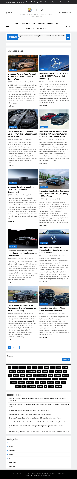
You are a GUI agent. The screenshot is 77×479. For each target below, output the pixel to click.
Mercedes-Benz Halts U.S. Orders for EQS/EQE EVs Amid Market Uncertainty (53, 76)
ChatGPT (65, 367)
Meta (50, 375)
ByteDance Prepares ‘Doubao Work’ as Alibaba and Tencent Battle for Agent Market (35, 418)
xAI (45, 386)
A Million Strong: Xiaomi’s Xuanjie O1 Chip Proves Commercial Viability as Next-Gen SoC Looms (39, 432)
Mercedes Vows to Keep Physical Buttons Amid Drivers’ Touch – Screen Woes (22, 76)
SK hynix (21, 382)
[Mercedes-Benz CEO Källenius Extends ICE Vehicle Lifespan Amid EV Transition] (23, 119)
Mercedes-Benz (42, 375)
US (31, 475)
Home (17, 24)
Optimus (39, 379)
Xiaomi (51, 386)
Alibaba (15, 367)
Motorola (65, 375)
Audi (40, 367)
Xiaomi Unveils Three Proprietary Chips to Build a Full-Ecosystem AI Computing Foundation (37, 422)
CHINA (35, 475)
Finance (41, 24)
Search (10, 356)
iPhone (16, 375)
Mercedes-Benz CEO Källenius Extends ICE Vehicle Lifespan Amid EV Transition (22, 134)
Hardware (30, 29)
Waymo (40, 386)
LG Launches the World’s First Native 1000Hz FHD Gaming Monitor (30, 414)
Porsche (55, 379)
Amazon (22, 367)
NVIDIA (25, 379)
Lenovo (29, 375)
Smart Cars (41, 29)
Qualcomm (63, 379)
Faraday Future (31, 371)
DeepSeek (12, 371)
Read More (11, 106)
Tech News (26, 24)
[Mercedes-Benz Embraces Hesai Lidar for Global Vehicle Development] (23, 177)
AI (9, 367)
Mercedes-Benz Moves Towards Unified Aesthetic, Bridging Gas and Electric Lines (22, 253)
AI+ (34, 24)
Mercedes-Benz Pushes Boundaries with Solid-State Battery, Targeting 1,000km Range (54, 193)
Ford (39, 371)
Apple (34, 367)
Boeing (52, 367)
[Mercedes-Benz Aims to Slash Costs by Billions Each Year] (54, 296)
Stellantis (50, 382)
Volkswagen (31, 386)
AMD (29, 367)
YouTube (58, 386)
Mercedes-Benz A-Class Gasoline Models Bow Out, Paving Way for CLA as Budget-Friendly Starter (53, 134)
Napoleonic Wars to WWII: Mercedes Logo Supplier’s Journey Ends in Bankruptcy (53, 250)
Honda (51, 371)
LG (34, 375)
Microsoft (57, 375)
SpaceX (43, 382)
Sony (37, 382)
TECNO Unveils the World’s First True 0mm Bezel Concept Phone (46, 2)
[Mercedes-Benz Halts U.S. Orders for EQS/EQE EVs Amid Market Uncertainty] (54, 63)
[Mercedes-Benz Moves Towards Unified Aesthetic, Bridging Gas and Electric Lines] (23, 239)
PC (57, 24)
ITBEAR (11, 82)
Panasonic (47, 379)
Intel (10, 375)
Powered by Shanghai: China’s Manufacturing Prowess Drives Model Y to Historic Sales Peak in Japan (36, 36)
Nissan (12, 379)
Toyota (18, 386)
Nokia (19, 379)
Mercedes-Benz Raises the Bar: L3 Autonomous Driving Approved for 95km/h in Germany (22, 308)
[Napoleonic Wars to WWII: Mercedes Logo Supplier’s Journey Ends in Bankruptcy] (54, 237)
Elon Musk (21, 371)
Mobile (50, 24)
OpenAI (32, 379)
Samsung (14, 382)
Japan (22, 375)
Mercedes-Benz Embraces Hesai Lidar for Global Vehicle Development (21, 189)
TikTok (63, 382)
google (45, 371)
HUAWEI (58, 371)
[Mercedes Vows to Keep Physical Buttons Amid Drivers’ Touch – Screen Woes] (23, 63)
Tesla (57, 382)
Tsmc (24, 386)
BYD (58, 367)
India (65, 371)
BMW (46, 367)
